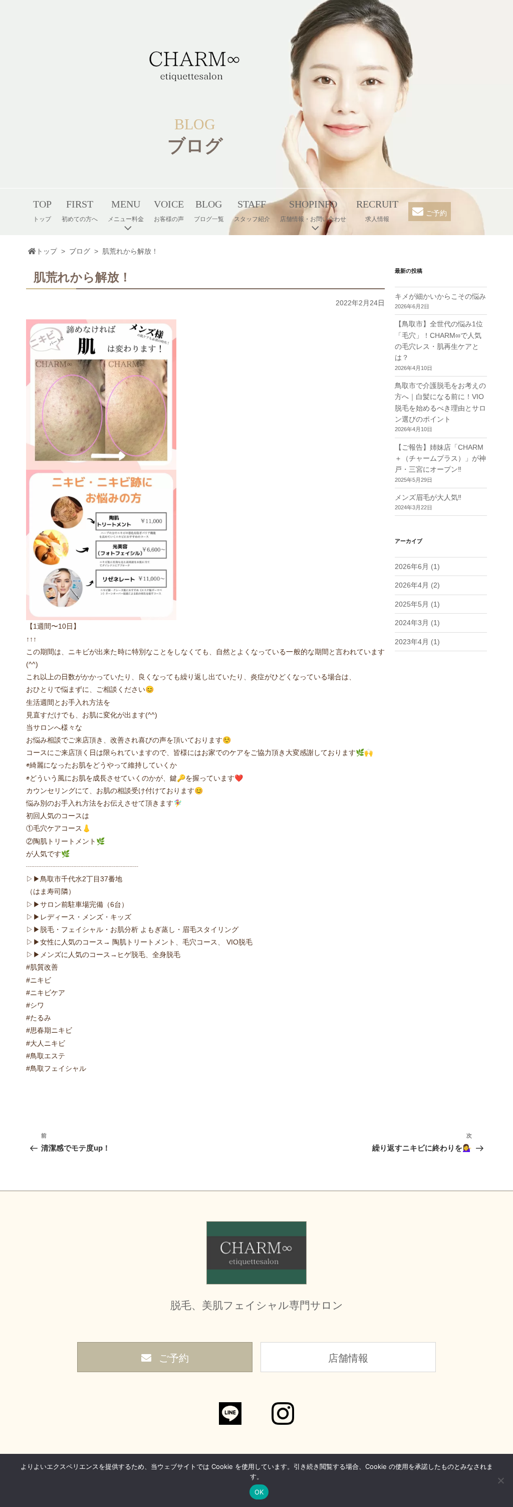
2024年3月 (412, 623)
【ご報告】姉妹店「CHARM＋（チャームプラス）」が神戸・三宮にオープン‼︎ (440, 458)
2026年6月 (412, 566)
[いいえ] (500, 1480)
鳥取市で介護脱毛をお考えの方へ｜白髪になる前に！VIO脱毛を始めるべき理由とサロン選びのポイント (440, 402)
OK (259, 1492)
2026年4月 (412, 585)
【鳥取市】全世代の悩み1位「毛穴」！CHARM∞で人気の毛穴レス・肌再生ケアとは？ (439, 340)
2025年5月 (412, 604)
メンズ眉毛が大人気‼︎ (428, 497)
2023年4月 (412, 642)
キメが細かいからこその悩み (440, 296)
